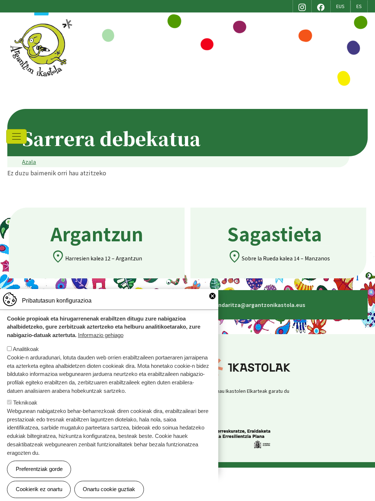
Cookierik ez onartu (39, 489)
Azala (29, 161)
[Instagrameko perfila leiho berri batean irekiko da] (302, 6)
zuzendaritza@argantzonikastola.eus (244, 304)
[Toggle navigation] (16, 136)
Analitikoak (26, 349)
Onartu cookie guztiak (109, 489)
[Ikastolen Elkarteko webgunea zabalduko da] (285, 366)
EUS (340, 6)
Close (212, 296)
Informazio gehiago (100, 335)
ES (359, 6)
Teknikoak (25, 402)
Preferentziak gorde (39, 469)
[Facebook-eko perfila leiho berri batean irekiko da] (321, 6)
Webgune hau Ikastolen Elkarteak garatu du (242, 390)
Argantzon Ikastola (42, 21)
